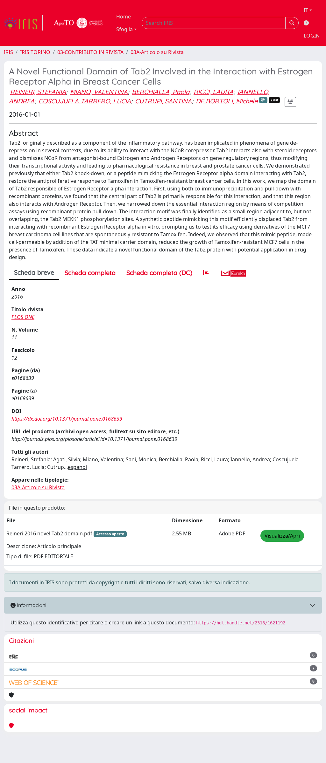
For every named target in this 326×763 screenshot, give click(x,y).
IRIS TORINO (35, 52)
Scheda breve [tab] (34, 272)
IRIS (8, 52)
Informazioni (31, 605)
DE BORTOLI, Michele (227, 101)
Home (123, 16)
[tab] (206, 272)
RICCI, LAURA (213, 92)
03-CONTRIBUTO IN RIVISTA (90, 52)
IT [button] (306, 10)
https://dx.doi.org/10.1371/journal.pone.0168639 (66, 418)
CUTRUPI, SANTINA (163, 101)
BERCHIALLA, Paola (160, 92)
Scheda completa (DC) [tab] (159, 273)
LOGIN (312, 35)
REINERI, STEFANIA (38, 92)
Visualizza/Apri (282, 535)
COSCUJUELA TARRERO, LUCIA (85, 101)
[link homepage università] (78, 23)
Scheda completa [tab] (90, 273)
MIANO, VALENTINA (99, 92)
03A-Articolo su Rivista (157, 52)
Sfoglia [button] (124, 29)
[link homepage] (23, 23)
